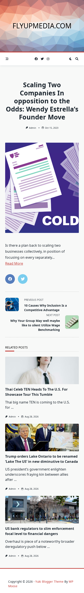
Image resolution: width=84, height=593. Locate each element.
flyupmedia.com (42, 25)
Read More (14, 263)
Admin (32, 127)
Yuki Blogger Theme (49, 581)
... (12, 407)
